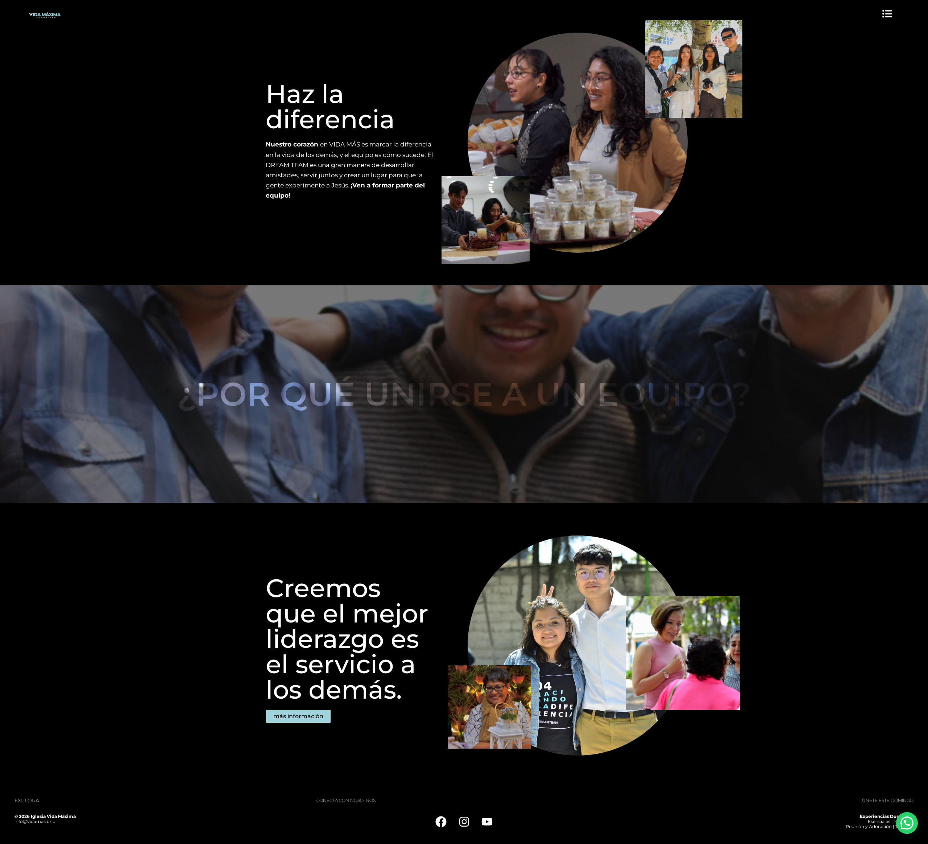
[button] (907, 823)
